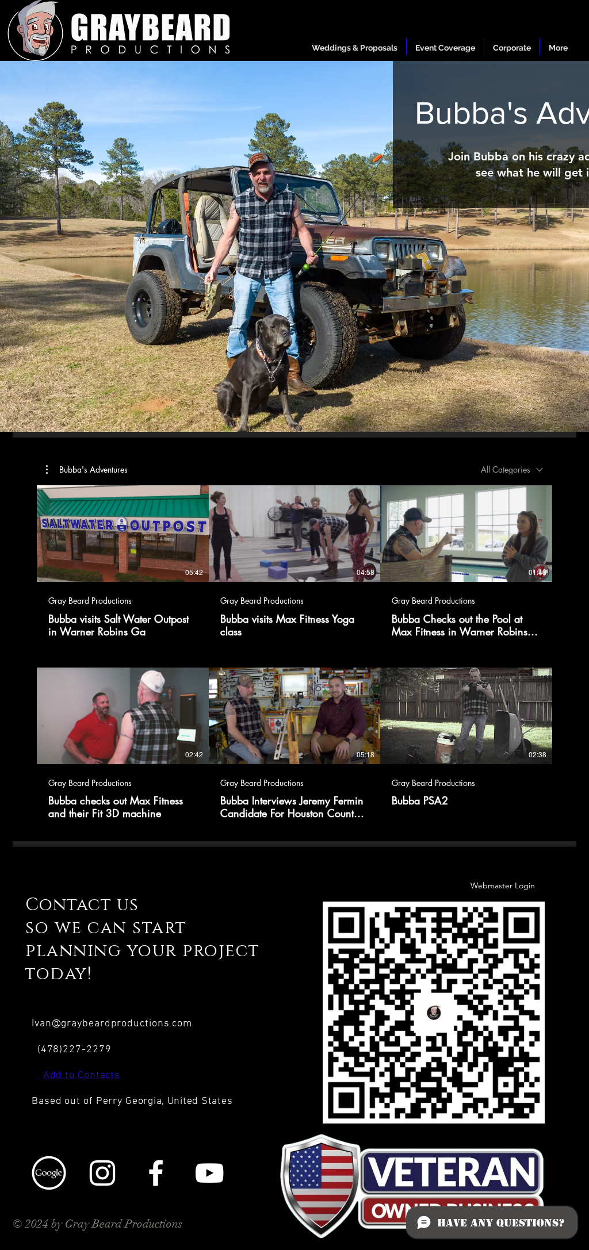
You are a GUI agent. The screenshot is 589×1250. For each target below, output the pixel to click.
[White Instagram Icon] (102, 1173)
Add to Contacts (82, 1075)
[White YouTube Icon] (209, 1173)
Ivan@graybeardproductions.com (112, 1024)
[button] (87, 469)
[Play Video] (122, 533)
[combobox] (512, 469)
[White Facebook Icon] (156, 1173)
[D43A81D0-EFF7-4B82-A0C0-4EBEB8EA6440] (49, 1173)
